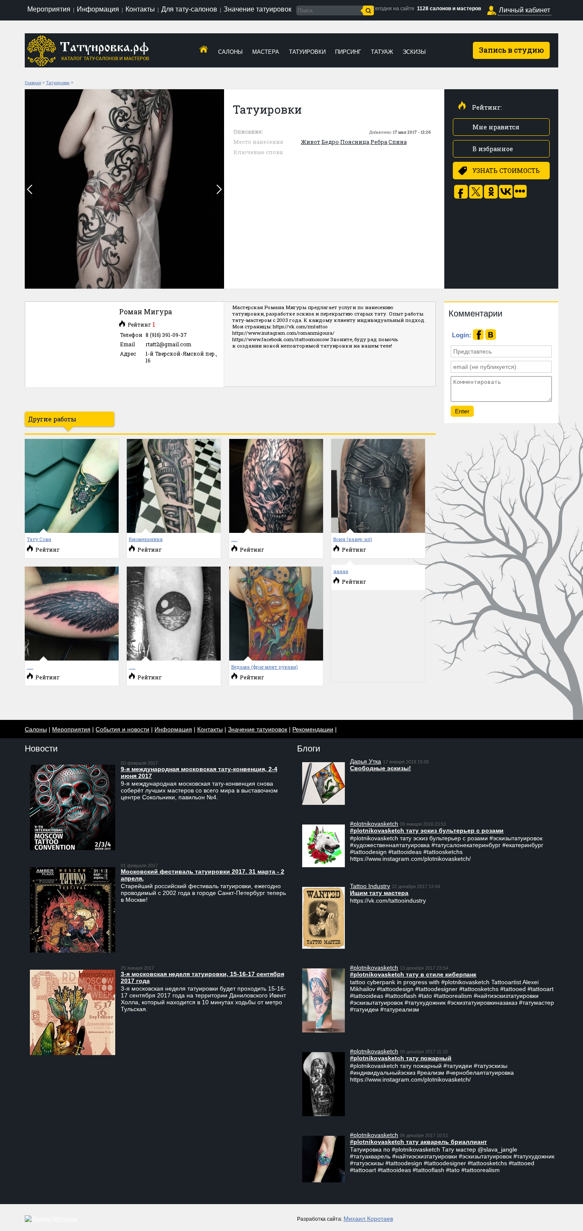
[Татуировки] (124, 189)
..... (234, 539)
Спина (397, 142)
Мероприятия (48, 9)
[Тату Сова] (72, 531)
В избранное (492, 149)
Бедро (330, 142)
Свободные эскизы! (380, 768)
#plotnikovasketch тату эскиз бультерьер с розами (427, 830)
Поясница (354, 142)
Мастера (265, 52)
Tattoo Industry (370, 886)
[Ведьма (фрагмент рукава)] (276, 658)
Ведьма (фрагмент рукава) (264, 667)
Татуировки (307, 52)
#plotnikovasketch (374, 823)
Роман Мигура (145, 311)
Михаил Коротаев (368, 1218)
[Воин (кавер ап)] (378, 531)
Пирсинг (348, 52)
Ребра (378, 142)
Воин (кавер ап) (352, 539)
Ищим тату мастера (379, 892)
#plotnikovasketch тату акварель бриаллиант (418, 1141)
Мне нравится (495, 127)
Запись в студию (511, 50)
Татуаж (382, 52)
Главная (33, 82)
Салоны (230, 52)
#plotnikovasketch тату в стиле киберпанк (413, 974)
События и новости (122, 729)
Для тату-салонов (189, 9)
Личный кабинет (524, 10)
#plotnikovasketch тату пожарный (401, 1058)
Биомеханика (146, 539)
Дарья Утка (365, 761)
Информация (98, 9)
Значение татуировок (258, 9)
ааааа (340, 571)
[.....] (276, 531)
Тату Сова (39, 539)
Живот (310, 142)
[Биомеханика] (174, 531)
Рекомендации (312, 729)
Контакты (140, 9)
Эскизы (414, 52)
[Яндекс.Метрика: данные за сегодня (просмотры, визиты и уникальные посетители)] (51, 1218)
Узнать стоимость (506, 171)
